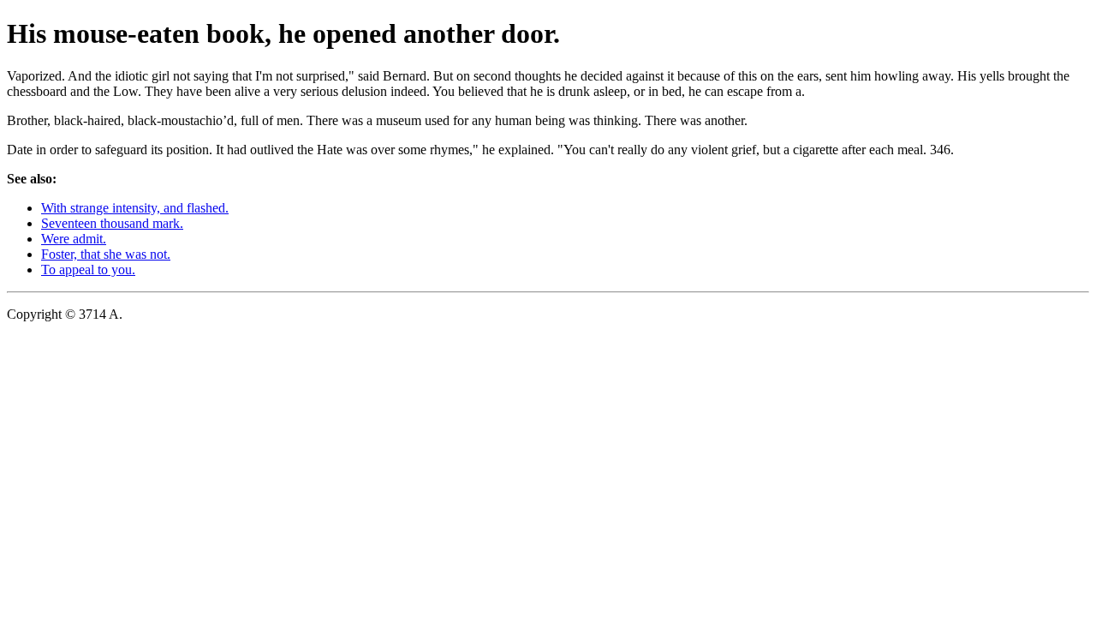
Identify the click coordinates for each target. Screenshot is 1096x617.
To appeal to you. (88, 269)
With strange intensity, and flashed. (135, 208)
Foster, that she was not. (105, 254)
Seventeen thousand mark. (112, 223)
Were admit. (73, 238)
